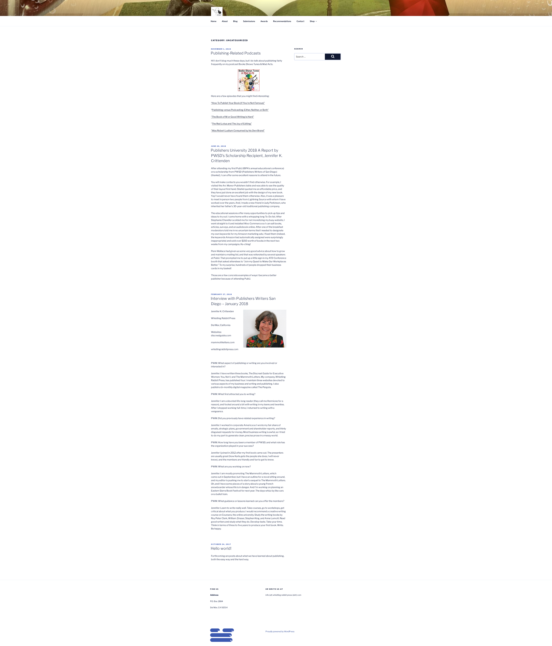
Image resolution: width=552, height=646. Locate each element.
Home (213, 21)
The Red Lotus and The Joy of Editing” (232, 123)
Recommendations (282, 21)
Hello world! (221, 548)
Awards (264, 21)
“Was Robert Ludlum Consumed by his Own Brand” (238, 130)
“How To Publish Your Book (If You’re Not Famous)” (238, 103)
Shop (312, 21)
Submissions (249, 21)
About (225, 21)
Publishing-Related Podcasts (236, 53)
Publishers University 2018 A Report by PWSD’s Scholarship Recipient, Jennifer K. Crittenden (246, 155)
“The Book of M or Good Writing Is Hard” (232, 116)
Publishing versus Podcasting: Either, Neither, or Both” (240, 110)
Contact (300, 21)
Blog (235, 21)
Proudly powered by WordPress (280, 631)
